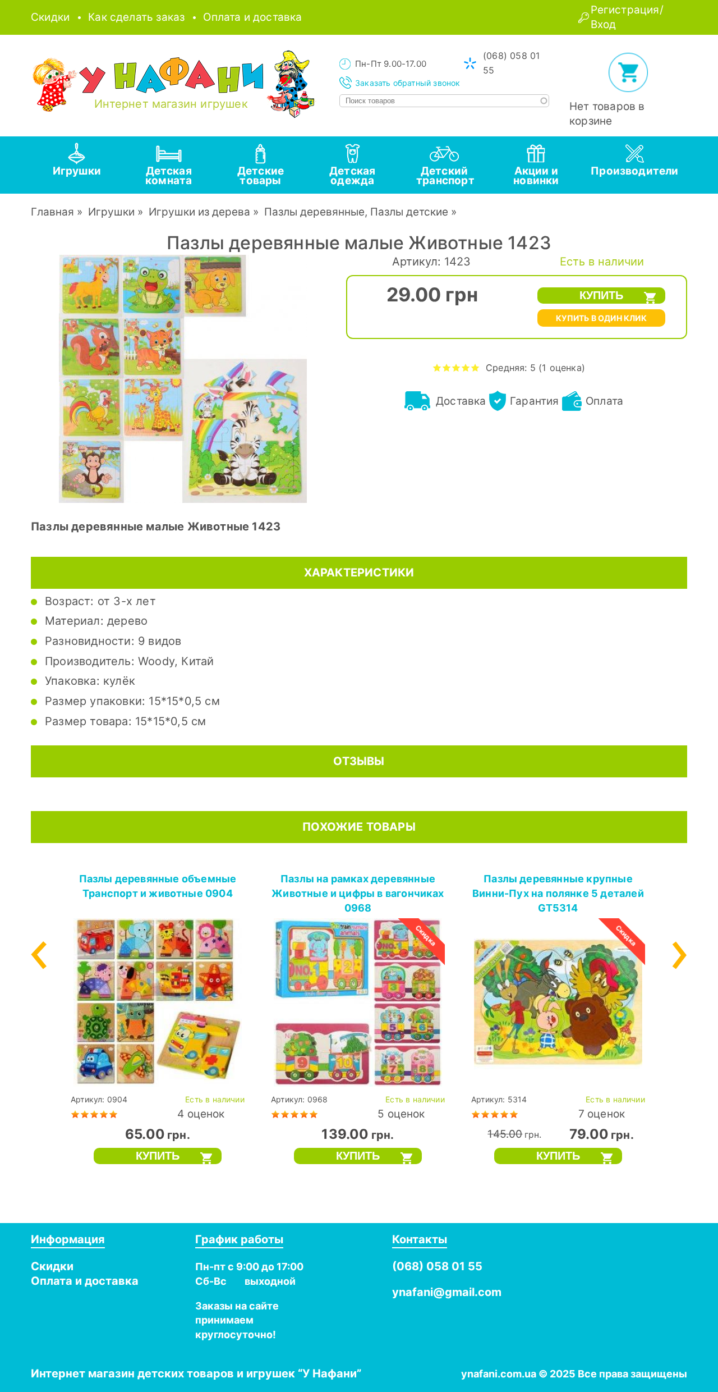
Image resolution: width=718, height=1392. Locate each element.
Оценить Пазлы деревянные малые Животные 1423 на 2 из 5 (447, 367)
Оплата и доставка (252, 17)
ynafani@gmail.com (446, 1292)
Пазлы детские (409, 211)
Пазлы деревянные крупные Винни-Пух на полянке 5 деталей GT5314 (558, 893)
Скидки (50, 17)
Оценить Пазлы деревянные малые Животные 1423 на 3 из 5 (456, 367)
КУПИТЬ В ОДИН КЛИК (601, 318)
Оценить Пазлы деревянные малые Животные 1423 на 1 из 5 (437, 367)
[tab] (77, 165)
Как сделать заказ (136, 17)
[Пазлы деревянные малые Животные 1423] (183, 499)
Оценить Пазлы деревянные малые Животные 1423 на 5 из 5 (475, 367)
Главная (52, 211)
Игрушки (111, 211)
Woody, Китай (176, 661)
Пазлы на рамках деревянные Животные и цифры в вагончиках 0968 (357, 893)
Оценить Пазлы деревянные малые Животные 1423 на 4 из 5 (466, 367)
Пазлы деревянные (314, 211)
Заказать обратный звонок (408, 83)
